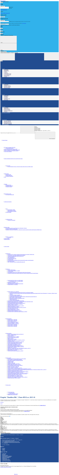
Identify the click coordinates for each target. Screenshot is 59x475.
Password (10, 8)
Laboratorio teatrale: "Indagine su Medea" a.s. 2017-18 (16, 346)
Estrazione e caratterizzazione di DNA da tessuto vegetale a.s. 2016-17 (18, 371)
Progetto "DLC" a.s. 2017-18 (12, 347)
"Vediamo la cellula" (11, 361)
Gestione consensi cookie (6, 459)
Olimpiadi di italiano (9, 186)
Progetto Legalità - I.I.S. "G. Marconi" (13, 291)
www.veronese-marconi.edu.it (4, 416)
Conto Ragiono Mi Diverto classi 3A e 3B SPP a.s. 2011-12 (16, 303)
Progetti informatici (9, 318)
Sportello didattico (6, 238)
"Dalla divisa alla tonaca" (13, 299)
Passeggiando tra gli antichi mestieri (13, 282)
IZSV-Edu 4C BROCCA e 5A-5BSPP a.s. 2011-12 (15, 376)
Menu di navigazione (52, 138)
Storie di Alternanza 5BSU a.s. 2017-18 (13, 309)
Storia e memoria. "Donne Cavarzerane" (15, 297)
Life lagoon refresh (10, 259)
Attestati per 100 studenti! (11, 220)
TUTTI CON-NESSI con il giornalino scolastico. (11, 150)
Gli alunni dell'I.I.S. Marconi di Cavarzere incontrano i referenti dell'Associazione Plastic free (23, 296)
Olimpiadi (5, 184)
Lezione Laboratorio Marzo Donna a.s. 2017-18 (15, 343)
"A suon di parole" (10, 271)
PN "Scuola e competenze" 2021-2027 (10, 147)
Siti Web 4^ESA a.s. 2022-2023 (12, 319)
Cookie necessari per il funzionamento (6, 413)
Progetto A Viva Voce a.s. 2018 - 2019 (13, 366)
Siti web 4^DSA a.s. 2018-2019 (12, 324)
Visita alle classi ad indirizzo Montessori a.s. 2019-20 (15, 350)
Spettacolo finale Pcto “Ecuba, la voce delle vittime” (15, 280)
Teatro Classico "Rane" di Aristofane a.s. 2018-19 (15, 349)
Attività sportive (6, 173)
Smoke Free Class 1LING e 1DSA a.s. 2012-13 (15, 374)
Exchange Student (8, 212)
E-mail (10, 21)
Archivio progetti (6, 246)
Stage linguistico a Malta (11, 209)
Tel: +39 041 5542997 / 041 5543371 (9, 440)
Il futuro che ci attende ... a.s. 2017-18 (13, 323)
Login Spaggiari (24, 23)
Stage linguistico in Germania (12, 211)
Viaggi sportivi (8, 165)
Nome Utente (11, 7)
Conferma (5, 51)
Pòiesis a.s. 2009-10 (11, 335)
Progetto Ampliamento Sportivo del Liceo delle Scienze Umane (13, 158)
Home (36, 126)
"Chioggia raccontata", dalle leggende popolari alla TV (16, 256)
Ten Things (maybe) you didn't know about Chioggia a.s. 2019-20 (17, 311)
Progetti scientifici (37, 129)
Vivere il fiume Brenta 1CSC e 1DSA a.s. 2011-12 (15, 375)
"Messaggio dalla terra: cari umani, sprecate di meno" (15, 283)
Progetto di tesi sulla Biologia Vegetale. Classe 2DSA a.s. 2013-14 (17, 373)
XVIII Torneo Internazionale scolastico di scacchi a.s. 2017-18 (17, 307)
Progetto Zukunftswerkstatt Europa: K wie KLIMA (15, 302)
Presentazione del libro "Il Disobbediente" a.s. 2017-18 (16, 341)
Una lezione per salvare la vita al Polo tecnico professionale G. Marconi (16, 228)
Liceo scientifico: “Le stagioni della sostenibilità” (15, 359)
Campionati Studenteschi (9, 176)
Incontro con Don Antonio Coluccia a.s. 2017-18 (15, 342)
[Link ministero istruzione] (4, 1)
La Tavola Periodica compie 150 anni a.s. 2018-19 (15, 365)
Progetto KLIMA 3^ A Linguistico (13, 284)
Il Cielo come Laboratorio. (8, 151)
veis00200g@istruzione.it (11, 441)
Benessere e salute (7, 227)
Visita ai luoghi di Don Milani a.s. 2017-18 (14, 344)
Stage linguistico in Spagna (12, 210)
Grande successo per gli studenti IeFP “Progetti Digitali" (16, 300)
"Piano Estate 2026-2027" (10, 148)
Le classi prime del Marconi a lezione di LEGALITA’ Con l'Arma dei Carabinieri (21, 292)
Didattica (36, 127)
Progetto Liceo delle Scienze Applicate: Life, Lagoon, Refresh (17, 358)
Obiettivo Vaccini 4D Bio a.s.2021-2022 (13, 363)
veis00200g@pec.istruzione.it (12, 442)
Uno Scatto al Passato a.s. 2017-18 (13, 308)
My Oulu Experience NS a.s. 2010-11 (13, 337)
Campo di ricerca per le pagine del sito (6, 132)
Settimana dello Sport (9, 175)
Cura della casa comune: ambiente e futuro (16, 295)
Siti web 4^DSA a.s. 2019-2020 (12, 325)
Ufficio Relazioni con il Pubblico (7, 456)
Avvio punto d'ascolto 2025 (10, 194)
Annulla (2, 51)
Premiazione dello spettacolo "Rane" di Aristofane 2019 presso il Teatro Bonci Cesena (20, 301)
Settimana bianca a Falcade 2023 (12, 394)
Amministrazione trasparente (6, 460)
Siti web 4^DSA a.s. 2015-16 (12, 321)
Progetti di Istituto (37, 128)
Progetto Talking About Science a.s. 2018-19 (14, 364)
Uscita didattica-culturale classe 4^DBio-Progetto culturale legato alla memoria (19, 272)
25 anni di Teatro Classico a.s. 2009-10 (13, 336)
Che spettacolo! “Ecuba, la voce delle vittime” (16, 281)
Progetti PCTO (8, 253)
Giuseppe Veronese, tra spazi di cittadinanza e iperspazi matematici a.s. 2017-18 (19, 368)
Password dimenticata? (3, 9)
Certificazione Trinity (9, 219)
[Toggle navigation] (7, 56)
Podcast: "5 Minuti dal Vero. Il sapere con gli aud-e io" (16, 334)
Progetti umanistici (8, 333)
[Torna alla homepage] (29, 52)
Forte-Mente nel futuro (11, 261)
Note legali (3, 454)
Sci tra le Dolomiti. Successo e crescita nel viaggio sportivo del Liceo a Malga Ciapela (20, 166)
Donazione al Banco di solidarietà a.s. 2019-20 (14, 310)
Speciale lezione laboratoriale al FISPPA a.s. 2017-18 (15, 345)
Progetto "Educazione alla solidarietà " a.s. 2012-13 (15, 304)
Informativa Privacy (5, 455)
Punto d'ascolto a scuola (7, 193)
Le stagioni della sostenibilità (12, 258)
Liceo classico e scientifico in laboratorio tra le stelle (15, 360)
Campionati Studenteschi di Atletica (13, 393)
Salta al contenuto (3, 0)
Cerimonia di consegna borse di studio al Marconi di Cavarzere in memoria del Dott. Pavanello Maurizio (23, 273)
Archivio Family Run (11, 392)
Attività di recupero (7, 239)
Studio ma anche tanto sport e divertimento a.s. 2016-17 (16, 305)
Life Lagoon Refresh (11, 257)
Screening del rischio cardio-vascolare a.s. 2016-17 (15, 370)
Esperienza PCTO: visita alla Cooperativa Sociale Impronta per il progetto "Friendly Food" (21, 254)
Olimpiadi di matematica (9, 185)
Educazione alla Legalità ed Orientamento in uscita (17, 298)
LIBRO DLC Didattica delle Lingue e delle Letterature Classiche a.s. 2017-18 (19, 348)
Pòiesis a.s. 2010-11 (11, 338)
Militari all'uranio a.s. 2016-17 (12, 339)
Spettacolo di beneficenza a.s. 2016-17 (13, 306)
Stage (7, 208)
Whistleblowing (4, 458)
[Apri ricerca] (51, 56)
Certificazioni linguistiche (8, 201)
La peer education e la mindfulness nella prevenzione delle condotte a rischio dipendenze (21, 260)
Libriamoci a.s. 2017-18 (11, 340)
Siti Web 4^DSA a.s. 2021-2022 (12, 320)
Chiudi (1, 28)
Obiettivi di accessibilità (5, 457)
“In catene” (9, 237)
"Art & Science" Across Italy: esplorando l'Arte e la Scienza (16, 255)
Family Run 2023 (8, 174)
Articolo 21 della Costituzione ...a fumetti (14, 270)
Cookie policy (4, 453)
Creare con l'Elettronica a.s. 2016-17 (13, 322)
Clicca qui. (2, 402)
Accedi (2, 2)
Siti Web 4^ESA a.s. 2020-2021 (12, 326)
